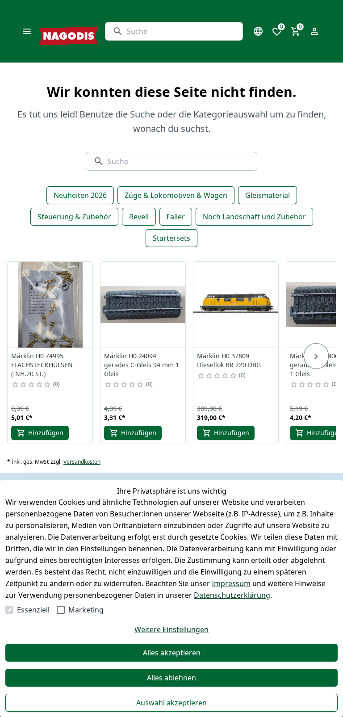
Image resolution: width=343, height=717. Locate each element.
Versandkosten (81, 461)
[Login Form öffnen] (314, 31)
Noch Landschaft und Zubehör (254, 217)
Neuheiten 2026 (80, 195)
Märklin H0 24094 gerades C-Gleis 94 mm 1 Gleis (141, 365)
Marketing (86, 610)
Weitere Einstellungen (171, 629)
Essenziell (33, 610)
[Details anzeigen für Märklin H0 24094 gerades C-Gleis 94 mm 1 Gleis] (143, 305)
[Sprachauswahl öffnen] (258, 31)
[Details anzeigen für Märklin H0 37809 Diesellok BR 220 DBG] (236, 305)
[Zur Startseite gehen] (68, 31)
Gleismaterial (267, 195)
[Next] (316, 356)
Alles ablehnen (171, 678)
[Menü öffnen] (27, 31)
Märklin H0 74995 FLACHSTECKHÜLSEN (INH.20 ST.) (42, 365)
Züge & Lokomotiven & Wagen (176, 195)
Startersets (171, 238)
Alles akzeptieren (172, 653)
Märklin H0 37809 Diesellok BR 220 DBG (229, 360)
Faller (176, 217)
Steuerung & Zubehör (74, 217)
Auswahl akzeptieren (171, 703)
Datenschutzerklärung (232, 595)
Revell (139, 217)
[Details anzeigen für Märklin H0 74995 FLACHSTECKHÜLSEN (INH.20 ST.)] (50, 305)
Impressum (231, 583)
